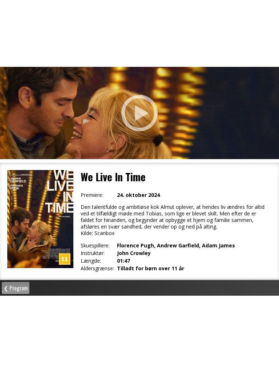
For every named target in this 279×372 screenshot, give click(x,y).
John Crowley (134, 253)
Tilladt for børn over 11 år (150, 268)
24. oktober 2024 (138, 195)
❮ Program (16, 288)
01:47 (123, 261)
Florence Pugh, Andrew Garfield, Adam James (176, 245)
